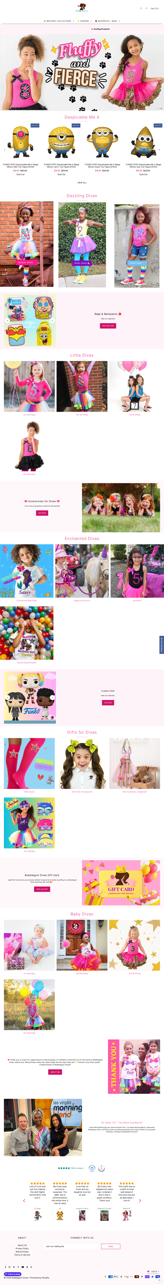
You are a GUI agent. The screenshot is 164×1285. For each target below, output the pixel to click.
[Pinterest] (18, 1267)
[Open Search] (141, 8)
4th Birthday (29, 1033)
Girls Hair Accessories (82, 792)
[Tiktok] (27, 1267)
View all (82, 182)
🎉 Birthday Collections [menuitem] (57, 21)
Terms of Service (22, 1255)
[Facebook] (5, 1267)
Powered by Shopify (39, 1278)
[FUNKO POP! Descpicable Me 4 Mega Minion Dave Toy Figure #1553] (102, 142)
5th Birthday (29, 415)
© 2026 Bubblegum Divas (16, 1278)
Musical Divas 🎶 (27, 262)
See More (42, 513)
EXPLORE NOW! (108, 326)
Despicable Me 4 (82, 117)
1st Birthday (29, 973)
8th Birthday (29, 474)
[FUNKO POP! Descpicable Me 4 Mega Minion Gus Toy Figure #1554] (143, 142)
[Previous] (4, 149)
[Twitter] (14, 1267)
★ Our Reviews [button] (162, 645)
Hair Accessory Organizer (135, 792)
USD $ (154, 1271)
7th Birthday (135, 415)
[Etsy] (31, 1267)
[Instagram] (9, 1267)
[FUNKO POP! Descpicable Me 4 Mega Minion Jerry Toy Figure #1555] (61, 142)
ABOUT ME (55, 1072)
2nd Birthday (82, 973)
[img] (37, 1183)
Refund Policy (22, 1252)
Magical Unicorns (82, 600)
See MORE (108, 703)
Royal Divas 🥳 (82, 263)
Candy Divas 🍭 (137, 263)
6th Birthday (82, 415)
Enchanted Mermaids (27, 600)
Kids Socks (29, 792)
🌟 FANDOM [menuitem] (83, 21)
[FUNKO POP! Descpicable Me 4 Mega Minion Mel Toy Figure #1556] (20, 142)
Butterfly (137, 600)
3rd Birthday (135, 973)
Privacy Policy (22, 1248)
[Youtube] (23, 1267)
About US (22, 1245)
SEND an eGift (42, 889)
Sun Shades (29, 851)
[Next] (159, 149)
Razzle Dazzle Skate (26, 662)
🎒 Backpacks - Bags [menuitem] (106, 21)
